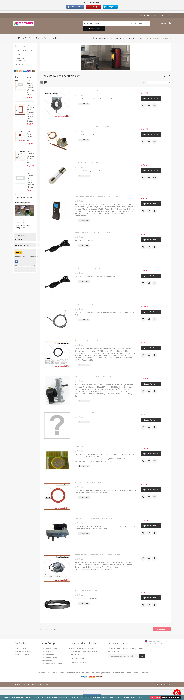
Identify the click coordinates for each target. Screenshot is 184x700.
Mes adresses (48, 655)
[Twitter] (161, 684)
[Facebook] (16, 261)
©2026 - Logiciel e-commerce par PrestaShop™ (32, 684)
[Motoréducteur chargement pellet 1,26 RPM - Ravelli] (57, 532)
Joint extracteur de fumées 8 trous (88, 482)
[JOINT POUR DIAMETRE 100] (57, 604)
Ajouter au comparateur (148, 105)
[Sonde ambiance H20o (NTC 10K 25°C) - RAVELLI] (57, 282)
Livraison (86, 673)
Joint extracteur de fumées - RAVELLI (89, 341)
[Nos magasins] (24, 210)
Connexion (144, 15)
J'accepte (155, 697)
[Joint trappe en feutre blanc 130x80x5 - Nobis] (20, 178)
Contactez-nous (73, 673)
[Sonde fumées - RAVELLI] (57, 318)
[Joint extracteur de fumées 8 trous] (57, 496)
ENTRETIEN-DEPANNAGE (21, 59)
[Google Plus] (169, 684)
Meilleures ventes (23, 77)
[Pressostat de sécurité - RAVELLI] (57, 105)
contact (153, 15)
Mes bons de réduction (52, 664)
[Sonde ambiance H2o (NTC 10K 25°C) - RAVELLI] (57, 246)
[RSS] (165, 684)
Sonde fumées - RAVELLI (85, 305)
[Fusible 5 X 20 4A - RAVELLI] (57, 176)
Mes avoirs (46, 652)
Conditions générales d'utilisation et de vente (111, 673)
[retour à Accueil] (94, 38)
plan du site (165, 15)
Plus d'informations (171, 697)
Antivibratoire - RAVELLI (85, 413)
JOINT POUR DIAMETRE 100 (86, 590)
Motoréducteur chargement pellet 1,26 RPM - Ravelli (94, 518)
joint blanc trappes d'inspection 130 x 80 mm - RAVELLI (30, 88)
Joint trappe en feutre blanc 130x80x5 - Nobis (30, 180)
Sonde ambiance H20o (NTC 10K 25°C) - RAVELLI (94, 269)
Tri (144, 82)
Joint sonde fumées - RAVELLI (30, 136)
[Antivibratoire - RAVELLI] (57, 425)
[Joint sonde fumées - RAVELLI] (20, 136)
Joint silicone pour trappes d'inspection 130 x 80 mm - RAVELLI (30, 113)
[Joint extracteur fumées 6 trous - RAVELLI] (20, 155)
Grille (41, 82)
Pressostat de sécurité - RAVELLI (87, 91)
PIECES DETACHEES (24, 50)
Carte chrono (80, 446)
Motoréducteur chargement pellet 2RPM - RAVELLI (94, 377)
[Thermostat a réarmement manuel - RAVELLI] (57, 141)
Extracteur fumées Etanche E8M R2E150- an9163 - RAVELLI (98, 554)
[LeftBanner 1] (25, 71)
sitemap (145, 672)
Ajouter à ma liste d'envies (143, 105)
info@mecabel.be (79, 662)
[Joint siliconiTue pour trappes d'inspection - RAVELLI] (20, 109)
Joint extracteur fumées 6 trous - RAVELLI (30, 157)
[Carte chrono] (57, 460)
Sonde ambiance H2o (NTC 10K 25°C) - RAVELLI (94, 232)
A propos (136, 673)
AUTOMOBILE (21, 65)
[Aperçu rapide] (154, 105)
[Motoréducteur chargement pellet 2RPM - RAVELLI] (57, 390)
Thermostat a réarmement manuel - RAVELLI (93, 127)
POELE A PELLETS (23, 54)
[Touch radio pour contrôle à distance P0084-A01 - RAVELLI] (57, 210)
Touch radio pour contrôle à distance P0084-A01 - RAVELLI (97, 196)
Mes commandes (49, 649)
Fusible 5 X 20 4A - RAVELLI (86, 163)
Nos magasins (22, 203)
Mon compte (49, 643)
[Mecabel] (23, 23)
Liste (45, 82)
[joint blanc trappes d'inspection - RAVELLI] (20, 85)
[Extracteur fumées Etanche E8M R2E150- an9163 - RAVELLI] (57, 568)
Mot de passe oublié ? (25, 266)
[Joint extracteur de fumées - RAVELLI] (57, 354)
